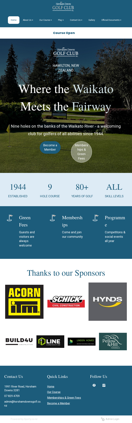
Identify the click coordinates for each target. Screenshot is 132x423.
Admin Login (112, 419)
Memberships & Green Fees (81, 151)
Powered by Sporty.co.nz (24, 419)
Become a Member (50, 147)
